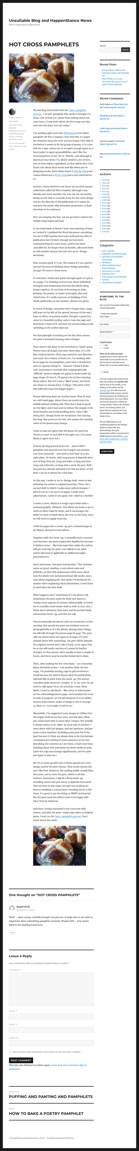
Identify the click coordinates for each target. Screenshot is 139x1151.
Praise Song (61, 175)
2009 (104, 226)
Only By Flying (81, 171)
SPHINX (105, 280)
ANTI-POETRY (108, 251)
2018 (104, 200)
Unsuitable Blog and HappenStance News (50, 20)
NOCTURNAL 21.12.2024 (112, 79)
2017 (104, 203)
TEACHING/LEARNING (112, 283)
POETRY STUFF (15, 139)
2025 (104, 180)
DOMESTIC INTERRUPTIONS (114, 254)
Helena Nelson (15, 117)
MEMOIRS (106, 262)
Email (13, 1024)
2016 (104, 206)
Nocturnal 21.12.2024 (111, 271)
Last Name (104, 324)
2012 (104, 217)
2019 (104, 197)
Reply (12, 932)
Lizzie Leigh (105, 128)
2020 (104, 194)
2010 (104, 223)
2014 (104, 211)
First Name (104, 316)
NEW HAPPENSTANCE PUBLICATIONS (17, 134)
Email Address (107, 332)
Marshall (104, 116)
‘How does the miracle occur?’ (115, 82)
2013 (104, 214)
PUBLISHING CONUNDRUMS (114, 277)
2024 (104, 183)
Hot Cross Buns (15, 146)
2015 (104, 208)
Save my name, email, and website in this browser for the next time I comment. (47, 1052)
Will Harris (69, 133)
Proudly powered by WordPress (60, 1138)
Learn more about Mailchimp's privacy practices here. (114, 439)
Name (13, 1011)
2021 (104, 191)
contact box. (105, 390)
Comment (15, 970)
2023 (104, 186)
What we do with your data (111, 354)
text (106, 345)
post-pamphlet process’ (69, 816)
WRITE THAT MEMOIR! (112, 84)
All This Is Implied (16, 143)
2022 (104, 188)
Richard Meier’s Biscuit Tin (114, 70)
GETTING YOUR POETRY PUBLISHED (15, 128)
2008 (104, 229)
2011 (104, 220)
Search (103, 46)
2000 (104, 231)
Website (13, 1038)
